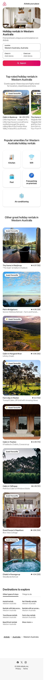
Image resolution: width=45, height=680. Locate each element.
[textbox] (12, 56)
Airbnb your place (31, 4)
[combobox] (22, 48)
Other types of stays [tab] (10, 594)
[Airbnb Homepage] (4, 3)
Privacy (18, 669)
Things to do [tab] (27, 594)
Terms (25, 669)
